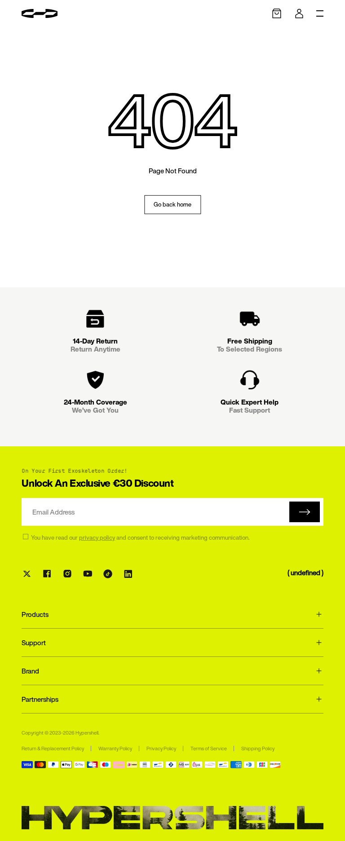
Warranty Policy (115, 748)
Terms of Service (208, 748)
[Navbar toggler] (319, 13)
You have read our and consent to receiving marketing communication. (140, 538)
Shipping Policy (257, 748)
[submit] (304, 512)
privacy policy (97, 537)
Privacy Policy (161, 748)
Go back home (172, 204)
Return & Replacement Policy (53, 748)
